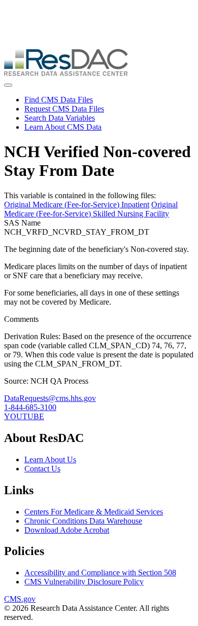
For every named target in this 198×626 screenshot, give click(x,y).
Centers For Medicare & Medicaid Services (93, 511)
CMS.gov (20, 599)
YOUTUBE (24, 416)
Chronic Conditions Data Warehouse (83, 521)
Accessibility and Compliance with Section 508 (100, 572)
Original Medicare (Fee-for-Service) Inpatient (76, 204)
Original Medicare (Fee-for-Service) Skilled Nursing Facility (91, 209)
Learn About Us (50, 459)
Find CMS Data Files (58, 99)
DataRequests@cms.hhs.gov (50, 398)
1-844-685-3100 (30, 407)
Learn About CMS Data (63, 127)
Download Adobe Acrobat (66, 530)
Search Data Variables (59, 118)
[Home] (66, 73)
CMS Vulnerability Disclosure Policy (84, 581)
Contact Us (42, 468)
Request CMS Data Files (64, 108)
